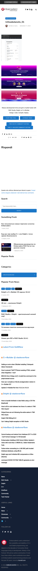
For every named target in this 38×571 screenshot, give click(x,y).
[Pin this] (9, 134)
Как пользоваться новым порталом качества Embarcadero (17, 225)
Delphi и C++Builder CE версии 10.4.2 (15, 292)
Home (3, 507)
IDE (13, 288)
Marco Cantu (13, 26)
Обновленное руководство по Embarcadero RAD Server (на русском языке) (25, 246)
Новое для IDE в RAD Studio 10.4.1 (14, 338)
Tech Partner (5, 497)
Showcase (4, 514)
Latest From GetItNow (13, 347)
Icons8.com (22, 560)
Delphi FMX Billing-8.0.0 (8, 418)
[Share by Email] (11, 134)
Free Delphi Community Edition (19, 124)
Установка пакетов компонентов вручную (17, 327)
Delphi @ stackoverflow (14, 393)
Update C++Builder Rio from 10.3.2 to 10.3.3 (15, 388)
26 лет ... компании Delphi (11, 303)
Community (5, 493)
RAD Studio (4, 480)
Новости (18, 288)
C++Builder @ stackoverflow (16, 357)
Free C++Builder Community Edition (19, 127)
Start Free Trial (11, 118)
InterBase (4, 490)
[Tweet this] (5, 134)
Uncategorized (19, 274)
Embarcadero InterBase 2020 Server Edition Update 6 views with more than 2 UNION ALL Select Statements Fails (18, 442)
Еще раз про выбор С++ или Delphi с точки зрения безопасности (17, 235)
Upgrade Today (27, 118)
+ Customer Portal (11, 2)
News (3, 477)
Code (7, 323)
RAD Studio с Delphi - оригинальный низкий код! (18, 315)
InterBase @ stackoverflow (15, 427)
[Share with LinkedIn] (7, 134)
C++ (3, 288)
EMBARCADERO (11, 565)
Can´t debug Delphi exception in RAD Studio (15, 421)
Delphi (8, 288)
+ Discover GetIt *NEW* (28, 2)
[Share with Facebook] (2, 134)
